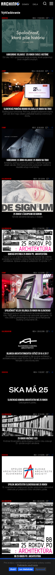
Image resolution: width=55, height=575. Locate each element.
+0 (52, 414)
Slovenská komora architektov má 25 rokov (28, 400)
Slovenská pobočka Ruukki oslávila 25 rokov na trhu (27, 109)
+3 (52, 18)
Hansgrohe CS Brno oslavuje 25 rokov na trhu (28, 160)
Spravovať (40, 569)
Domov (25, 4)
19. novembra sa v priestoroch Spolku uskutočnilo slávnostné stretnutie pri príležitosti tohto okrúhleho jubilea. (27, 488)
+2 (52, 332)
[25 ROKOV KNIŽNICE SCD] (27, 426)
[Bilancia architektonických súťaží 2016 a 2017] (27, 342)
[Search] (45, 3)
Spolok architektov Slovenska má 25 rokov (27, 484)
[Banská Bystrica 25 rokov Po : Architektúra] (27, 241)
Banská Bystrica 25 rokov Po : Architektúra (27, 254)
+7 (52, 273)
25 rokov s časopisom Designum (27, 214)
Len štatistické (26, 569)
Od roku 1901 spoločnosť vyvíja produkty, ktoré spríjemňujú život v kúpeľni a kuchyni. (27, 58)
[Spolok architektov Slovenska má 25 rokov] (27, 469)
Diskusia (5, 18)
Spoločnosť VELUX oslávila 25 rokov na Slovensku (27, 311)
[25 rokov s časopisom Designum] (27, 196)
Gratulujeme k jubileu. (28, 403)
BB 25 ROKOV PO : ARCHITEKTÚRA (27, 556)
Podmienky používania (27, 565)
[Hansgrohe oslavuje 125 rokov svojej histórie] (27, 35)
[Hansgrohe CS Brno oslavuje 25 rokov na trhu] (27, 143)
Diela (35, 4)
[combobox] (45, 3)
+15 (52, 128)
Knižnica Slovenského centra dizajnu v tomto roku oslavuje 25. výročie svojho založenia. (27, 442)
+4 (52, 455)
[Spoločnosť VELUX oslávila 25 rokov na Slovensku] (27, 291)
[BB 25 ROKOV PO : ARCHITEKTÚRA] (27, 528)
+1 (52, 179)
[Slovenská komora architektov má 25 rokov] (27, 386)
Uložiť (13, 569)
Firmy (4, 71)
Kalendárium (6, 179)
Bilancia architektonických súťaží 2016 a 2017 (28, 353)
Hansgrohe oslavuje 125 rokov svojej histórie (27, 54)
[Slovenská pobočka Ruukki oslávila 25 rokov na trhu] (27, 90)
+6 (52, 372)
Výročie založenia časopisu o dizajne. (27, 217)
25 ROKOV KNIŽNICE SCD (27, 438)
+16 (52, 71)
